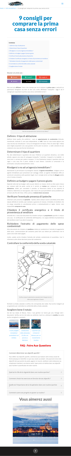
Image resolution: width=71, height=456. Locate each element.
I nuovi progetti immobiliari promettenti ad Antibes (14, 334)
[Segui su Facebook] (35, 450)
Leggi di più (35, 434)
